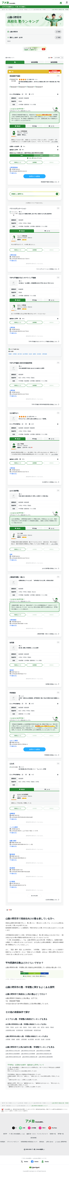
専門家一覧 (61, 1134)
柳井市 (47, 1027)
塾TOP (3, 9)
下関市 (7, 1027)
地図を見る (14, 173)
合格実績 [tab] (34, 162)
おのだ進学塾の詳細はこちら (49, 568)
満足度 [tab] (18, 126)
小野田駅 (15, 354)
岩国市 (34, 1027)
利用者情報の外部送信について (29, 1141)
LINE (23, 1128)
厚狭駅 (10, 354)
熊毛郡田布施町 (28, 1030)
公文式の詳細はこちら (51, 899)
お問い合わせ (49, 1141)
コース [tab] (52, 126)
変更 (59, 31)
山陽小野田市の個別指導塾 (46, 1057)
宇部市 (12, 1027)
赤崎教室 (12, 813)
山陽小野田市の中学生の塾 (28, 1050)
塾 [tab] (15, 62)
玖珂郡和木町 (19, 1030)
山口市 (17, 1027)
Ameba (26, 1161)
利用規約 (2, 1141)
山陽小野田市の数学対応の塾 (13, 1057)
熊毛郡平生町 (37, 1030)
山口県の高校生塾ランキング (23, 1105)
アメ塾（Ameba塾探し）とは (17, 1134)
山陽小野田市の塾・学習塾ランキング (41, 9)
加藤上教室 (13, 841)
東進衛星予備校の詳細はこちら (49, 182)
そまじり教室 (14, 740)
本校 (11, 554)
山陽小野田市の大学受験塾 (28, 1053)
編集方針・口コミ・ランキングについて (37, 1134)
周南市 (52, 1027)
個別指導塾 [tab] (34, 62)
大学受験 (10, 67)
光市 (38, 1027)
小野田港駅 (44, 354)
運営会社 (41, 1141)
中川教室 (12, 881)
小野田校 (12, 327)
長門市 (42, 1027)
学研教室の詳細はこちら (50, 755)
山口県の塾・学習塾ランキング (25, 9)
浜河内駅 (39, 354)
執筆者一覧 (53, 1134)
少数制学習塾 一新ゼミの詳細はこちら (47, 634)
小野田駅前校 (14, 167)
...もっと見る (54, 141)
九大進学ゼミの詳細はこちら (49, 482)
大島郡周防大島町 (10, 1030)
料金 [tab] (35, 126)
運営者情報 (33, 1137)
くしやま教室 (14, 827)
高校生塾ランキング (10, 1105)
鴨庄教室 (12, 854)
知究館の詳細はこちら (51, 684)
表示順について (10, 57)
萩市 (21, 1027)
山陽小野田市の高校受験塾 (13, 1053)
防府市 (25, 1027)
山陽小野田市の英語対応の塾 (43, 1053)
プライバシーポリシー (13, 1141)
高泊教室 (12, 868)
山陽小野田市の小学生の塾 (13, 1050)
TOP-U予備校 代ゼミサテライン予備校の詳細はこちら (43, 341)
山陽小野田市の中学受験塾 (43, 1050)
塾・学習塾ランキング (11, 9)
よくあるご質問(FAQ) (61, 1141)
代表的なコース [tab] (17, 162)
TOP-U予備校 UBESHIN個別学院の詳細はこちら (44, 404)
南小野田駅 (25, 354)
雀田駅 (34, 354)
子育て (44, 1128)
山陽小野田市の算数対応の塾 (29, 1057)
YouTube (54, 1128)
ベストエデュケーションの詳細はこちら (46, 269)
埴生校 (12, 670)
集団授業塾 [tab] (54, 62)
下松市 (29, 1027)
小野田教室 (13, 620)
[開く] (57, 94)
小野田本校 (13, 255)
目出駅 (30, 354)
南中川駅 (20, 354)
